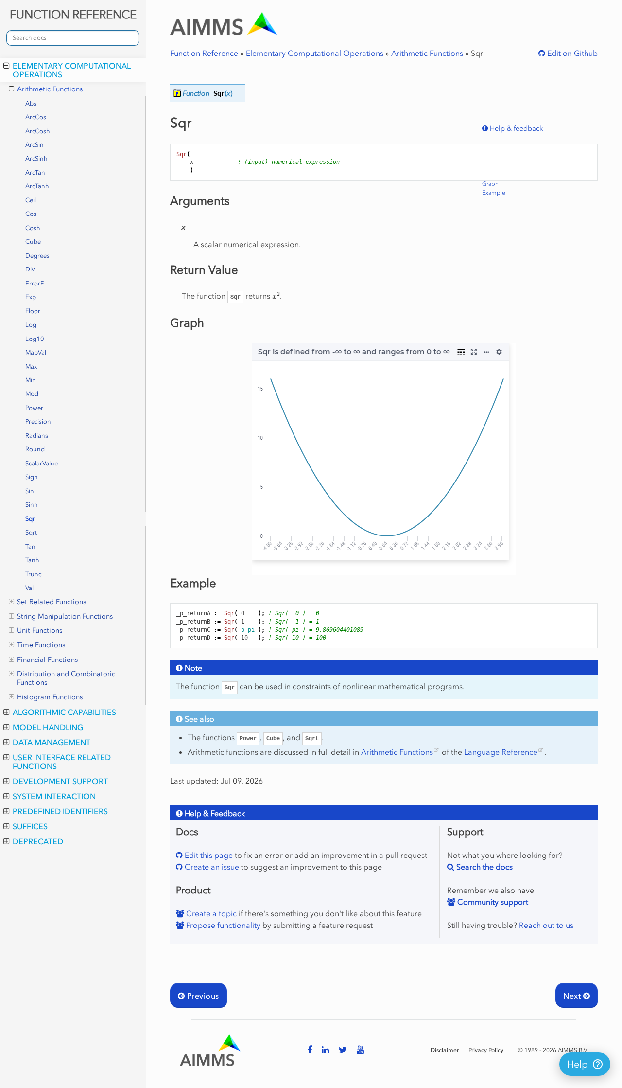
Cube (33, 241)
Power (34, 407)
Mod (31, 393)
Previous (202, 995)
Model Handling (48, 727)
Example (493, 192)
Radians (36, 435)
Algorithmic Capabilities (64, 712)
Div (30, 269)
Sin (29, 491)
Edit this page (208, 855)
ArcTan (35, 172)
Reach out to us (546, 925)
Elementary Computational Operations (72, 70)
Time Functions (41, 645)
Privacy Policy (485, 1050)
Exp (30, 297)
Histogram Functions (50, 697)
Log (30, 324)
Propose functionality (222, 925)
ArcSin (34, 144)
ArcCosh (37, 131)
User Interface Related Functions (62, 761)
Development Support (60, 781)
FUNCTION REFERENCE (73, 14)
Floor (32, 311)
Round (35, 449)
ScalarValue (41, 463)
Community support (491, 902)
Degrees (37, 255)
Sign (31, 477)
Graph (490, 183)
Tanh (32, 560)
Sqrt (31, 532)
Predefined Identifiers (60, 811)
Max (31, 366)
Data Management (51, 742)
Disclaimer (445, 1050)
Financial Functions (47, 660)
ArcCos (35, 117)
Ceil (30, 200)
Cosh (32, 228)
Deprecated (38, 841)
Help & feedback (515, 128)
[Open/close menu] (6, 65)
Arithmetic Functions (50, 89)
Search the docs (483, 867)
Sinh (31, 504)
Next (573, 995)
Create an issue (211, 867)
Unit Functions (39, 630)
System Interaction (54, 796)
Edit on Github (571, 53)
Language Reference (500, 752)
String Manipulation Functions (65, 616)
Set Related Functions (51, 602)
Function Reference (204, 53)
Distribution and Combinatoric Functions (66, 678)
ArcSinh (36, 158)
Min (30, 380)
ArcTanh (37, 186)
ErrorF (34, 283)
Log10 (34, 338)
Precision (38, 421)
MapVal (35, 352)
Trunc (33, 574)
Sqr (30, 518)
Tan (30, 546)
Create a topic (210, 913)
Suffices (30, 826)
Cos (30, 213)
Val (29, 587)
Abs (30, 103)
